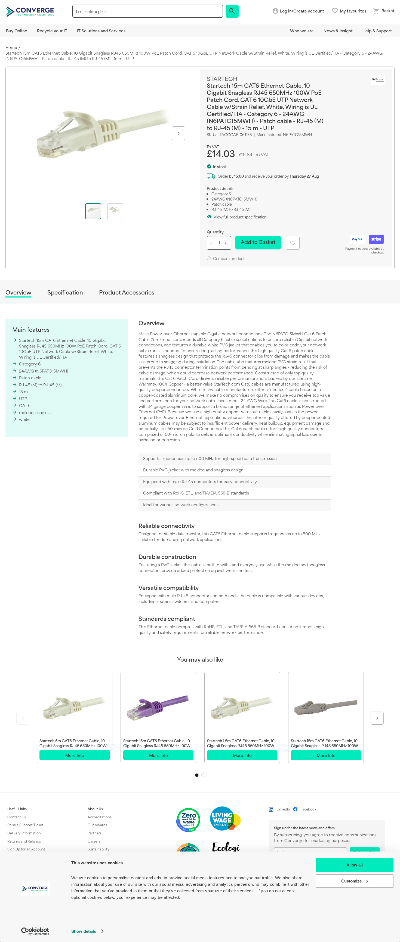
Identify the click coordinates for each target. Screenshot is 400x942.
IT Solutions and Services (101, 30)
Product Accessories (126, 292)
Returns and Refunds (24, 841)
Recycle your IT (52, 30)
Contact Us (16, 816)
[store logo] (30, 11)
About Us (95, 808)
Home (11, 47)
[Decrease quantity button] (212, 243)
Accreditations (100, 816)
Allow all (354, 865)
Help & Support (377, 30)
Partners (94, 832)
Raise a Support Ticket (25, 824)
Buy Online (16, 30)
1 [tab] (197, 775)
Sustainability (98, 849)
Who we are (302, 30)
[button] (178, 133)
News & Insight (338, 30)
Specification (65, 292)
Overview (18, 292)
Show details (83, 931)
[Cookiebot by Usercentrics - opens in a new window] (35, 931)
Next (377, 718)
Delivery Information (24, 832)
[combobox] (147, 11)
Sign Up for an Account (26, 849)
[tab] (18, 293)
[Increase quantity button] (226, 243)
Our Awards (97, 824)
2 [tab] (203, 775)
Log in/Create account (302, 11)
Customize (351, 881)
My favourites (353, 11)
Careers (94, 841)
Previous (22, 718)
